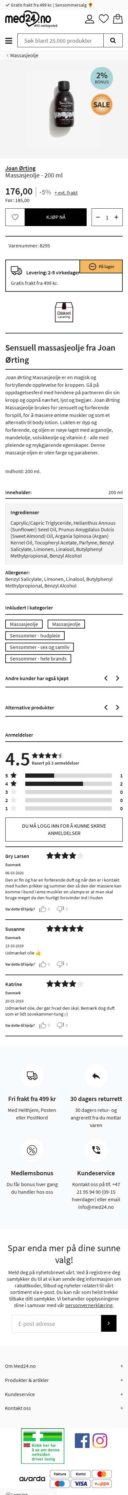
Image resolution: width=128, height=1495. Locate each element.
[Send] (109, 1323)
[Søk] (113, 40)
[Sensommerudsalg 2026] (101, 104)
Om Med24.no (20, 1366)
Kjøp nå (56, 217)
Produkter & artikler (27, 1380)
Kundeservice (20, 1394)
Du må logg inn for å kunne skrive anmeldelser (64, 829)
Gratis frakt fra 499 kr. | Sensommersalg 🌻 (51, 5)
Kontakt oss (18, 1408)
